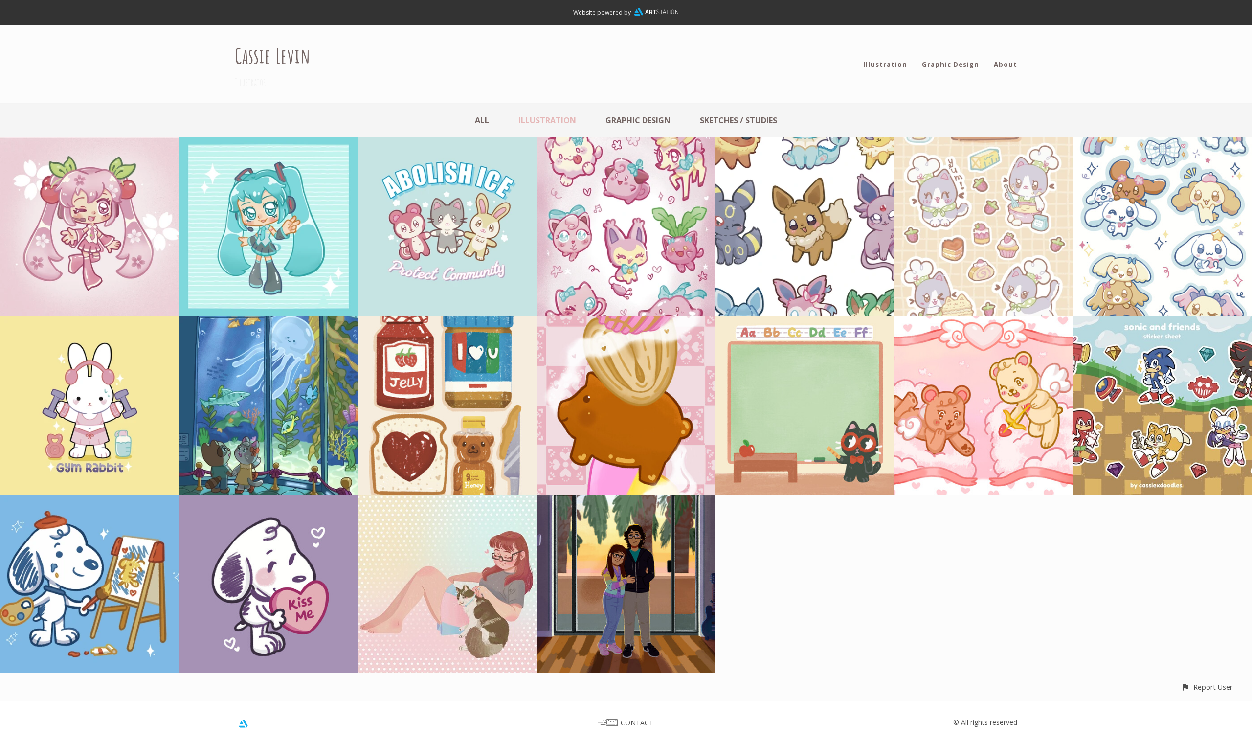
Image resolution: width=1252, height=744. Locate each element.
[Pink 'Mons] (626, 144)
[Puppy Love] (268, 501)
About (1005, 64)
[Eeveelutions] (804, 144)
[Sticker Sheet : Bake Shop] (983, 144)
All (482, 120)
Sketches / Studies (738, 120)
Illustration (885, 64)
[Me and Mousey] (447, 501)
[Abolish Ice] (447, 144)
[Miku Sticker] (268, 144)
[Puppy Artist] (89, 501)
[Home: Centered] (626, 501)
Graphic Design (950, 64)
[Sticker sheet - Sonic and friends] (1162, 322)
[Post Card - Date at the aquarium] (268, 322)
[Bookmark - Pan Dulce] (626, 322)
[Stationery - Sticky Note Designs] (804, 322)
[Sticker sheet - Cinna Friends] (1162, 144)
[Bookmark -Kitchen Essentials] (447, 322)
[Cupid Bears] (983, 322)
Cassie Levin (273, 55)
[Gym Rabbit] (89, 322)
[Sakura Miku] (89, 144)
